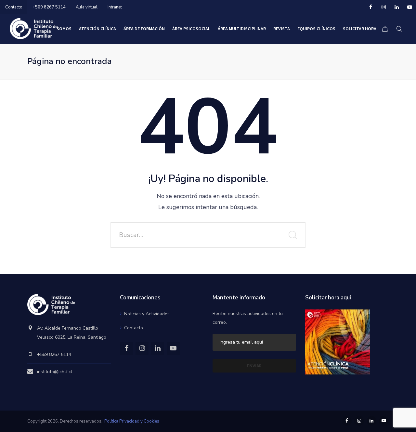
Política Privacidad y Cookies (131, 421)
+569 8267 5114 (49, 7)
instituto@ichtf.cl (54, 372)
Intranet (115, 7)
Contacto (13, 7)
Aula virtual (87, 7)
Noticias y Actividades (147, 314)
